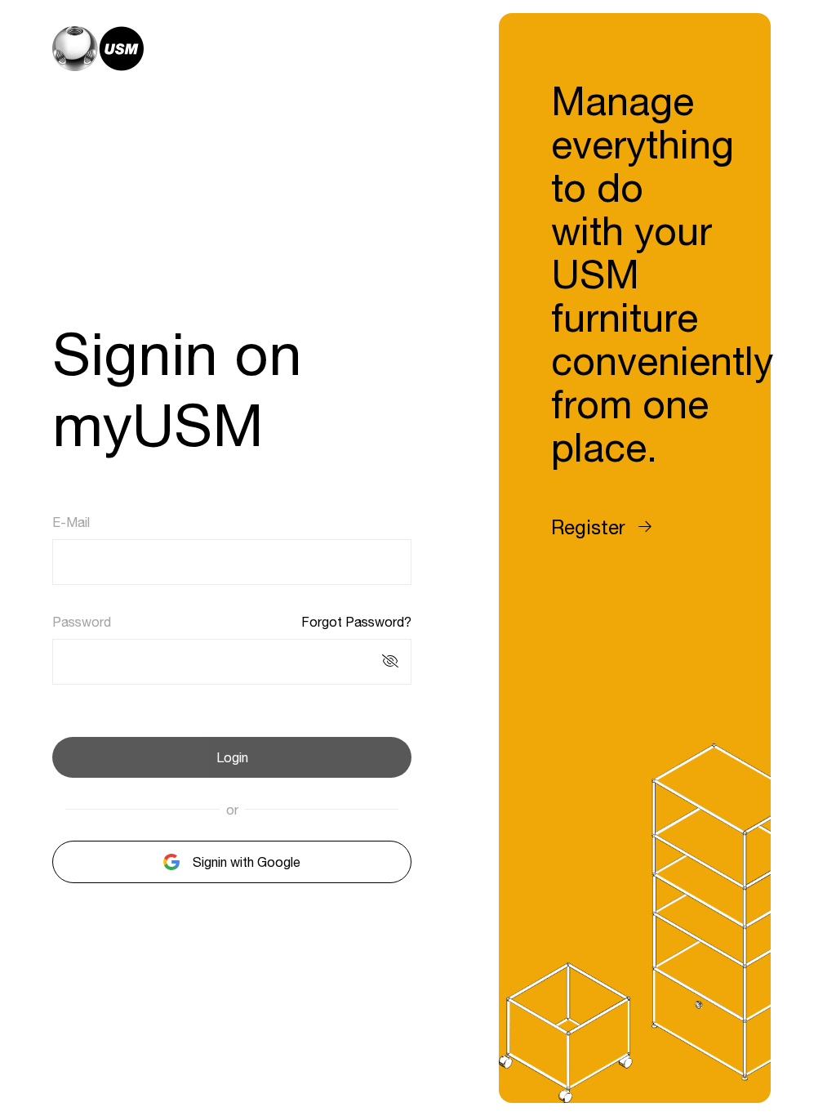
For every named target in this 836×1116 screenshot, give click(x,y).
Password (81, 621)
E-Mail (71, 521)
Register (588, 527)
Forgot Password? (356, 621)
